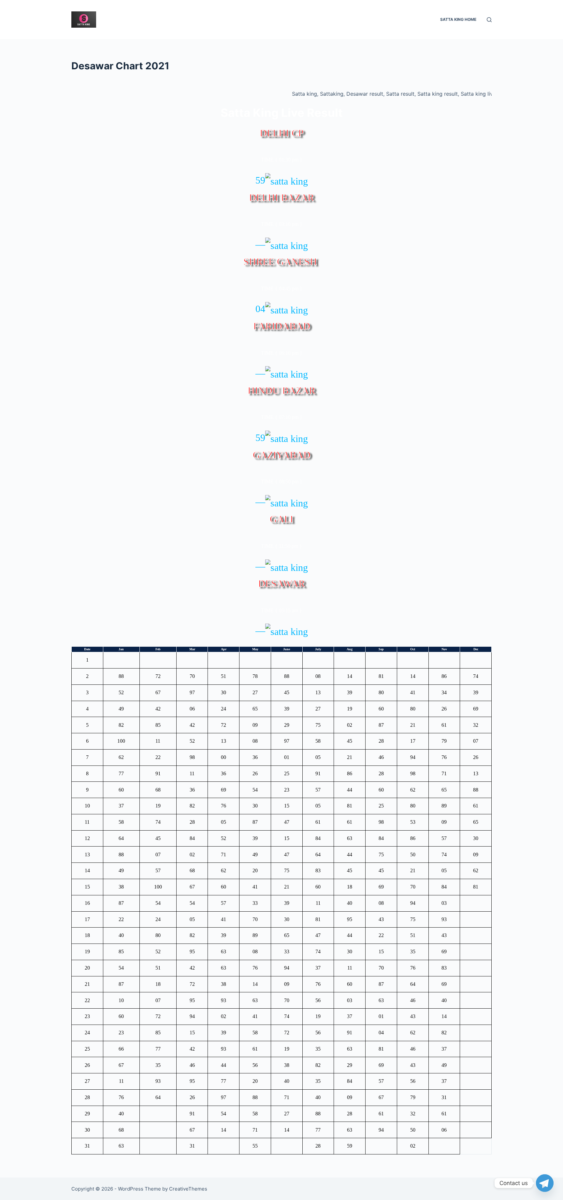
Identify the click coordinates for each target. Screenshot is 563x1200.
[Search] (489, 19)
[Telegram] (545, 1183)
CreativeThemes (188, 1189)
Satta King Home (458, 19)
